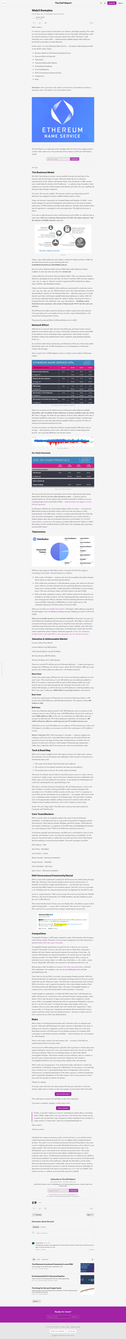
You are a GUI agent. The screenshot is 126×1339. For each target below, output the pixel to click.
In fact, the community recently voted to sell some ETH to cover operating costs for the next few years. (60, 632)
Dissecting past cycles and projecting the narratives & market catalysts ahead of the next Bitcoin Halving (54, 1291)
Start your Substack (58, 1331)
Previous (38, 1215)
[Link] (29, 172)
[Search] (101, 3)
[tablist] (39, 1227)
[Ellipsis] (93, 1242)
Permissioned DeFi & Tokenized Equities (48, 1276)
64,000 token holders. (58, 609)
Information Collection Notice (62, 1196)
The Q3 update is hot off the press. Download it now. (47, 1266)
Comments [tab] (36, 1227)
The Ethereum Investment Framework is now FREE (52, 1264)
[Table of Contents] (2, 669)
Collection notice (75, 1327)
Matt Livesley (54, 1280)
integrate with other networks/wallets (69, 967)
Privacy (63, 1327)
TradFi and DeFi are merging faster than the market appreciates (50, 1278)
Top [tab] (34, 1259)
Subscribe (112, 3)
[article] (63, 1268)
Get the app (71, 1331)
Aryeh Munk (39, 1243)
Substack (54, 1335)
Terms (68, 1327)
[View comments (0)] (48, 1271)
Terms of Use (71, 1194)
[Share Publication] (105, 3)
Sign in (120, 3)
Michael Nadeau (40, 17)
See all (35, 1301)
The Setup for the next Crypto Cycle (46, 1288)
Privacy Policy (76, 1196)
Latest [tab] (38, 1259)
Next (88, 1215)
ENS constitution (80, 887)
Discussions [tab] (45, 1259)
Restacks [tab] (43, 1227)
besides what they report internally (49, 943)
